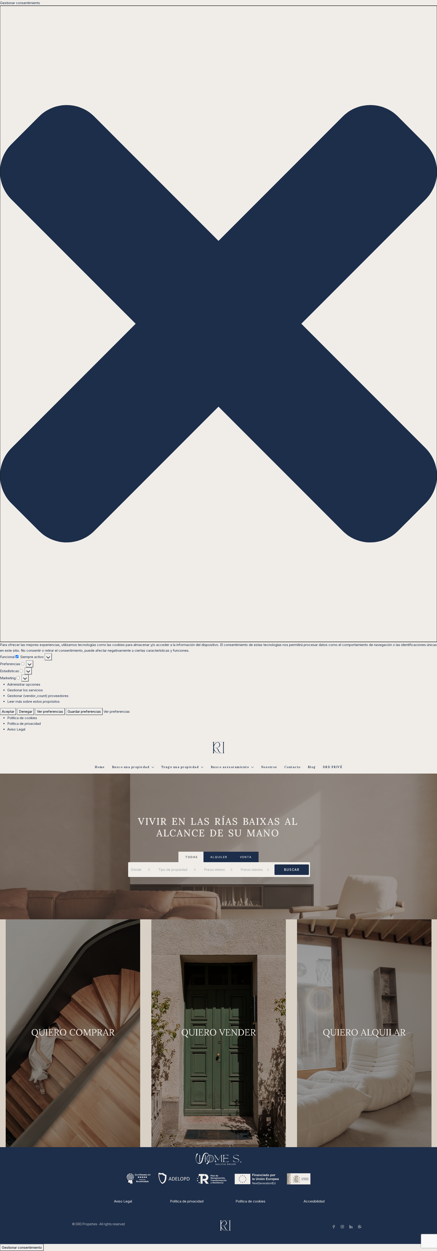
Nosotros (269, 767)
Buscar (291, 870)
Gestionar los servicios (25, 690)
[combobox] (140, 869)
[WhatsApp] (360, 1227)
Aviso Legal (16, 729)
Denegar (25, 711)
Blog (312, 767)
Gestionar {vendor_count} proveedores (38, 696)
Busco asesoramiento (230, 767)
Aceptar (8, 711)
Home (100, 767)
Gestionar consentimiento (22, 1247)
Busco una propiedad (131, 767)
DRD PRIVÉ (333, 767)
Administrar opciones (23, 684)
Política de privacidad (24, 723)
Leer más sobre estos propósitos (33, 701)
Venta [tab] (246, 857)
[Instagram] (343, 1227)
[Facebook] (334, 1227)
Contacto (292, 767)
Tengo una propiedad (180, 767)
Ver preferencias (50, 711)
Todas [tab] (191, 857)
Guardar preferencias (84, 711)
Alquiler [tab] (218, 857)
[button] (218, 324)
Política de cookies (22, 718)
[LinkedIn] (351, 1227)
